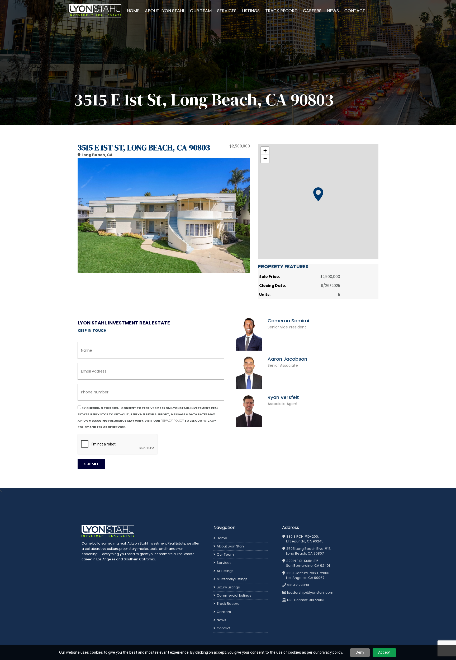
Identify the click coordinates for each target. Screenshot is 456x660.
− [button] (265, 158)
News (333, 11)
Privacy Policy (172, 421)
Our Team (201, 11)
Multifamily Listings (232, 579)
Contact (354, 11)
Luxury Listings (228, 587)
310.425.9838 (297, 585)
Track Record (281, 11)
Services (226, 11)
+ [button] (265, 150)
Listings (251, 11)
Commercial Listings (234, 595)
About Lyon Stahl (165, 11)
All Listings (225, 570)
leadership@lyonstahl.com (309, 592)
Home (133, 11)
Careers (312, 11)
